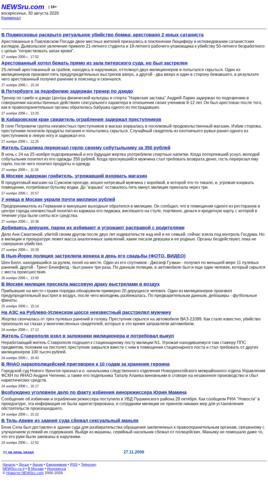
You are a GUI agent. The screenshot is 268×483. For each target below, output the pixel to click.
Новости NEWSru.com (25, 473)
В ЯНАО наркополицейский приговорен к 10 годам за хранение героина (85, 364)
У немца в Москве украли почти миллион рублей (58, 199)
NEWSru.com (22, 7)
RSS (73, 464)
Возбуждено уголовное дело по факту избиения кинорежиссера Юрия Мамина (94, 392)
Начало (9, 464)
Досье (24, 464)
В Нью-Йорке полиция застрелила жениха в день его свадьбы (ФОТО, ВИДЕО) (93, 255)
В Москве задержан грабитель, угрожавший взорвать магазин (74, 176)
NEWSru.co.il (13, 469)
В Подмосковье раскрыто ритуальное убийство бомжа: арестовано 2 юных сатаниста (102, 34)
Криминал (11, 18)
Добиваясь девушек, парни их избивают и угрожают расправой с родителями (93, 227)
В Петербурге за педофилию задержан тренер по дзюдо (67, 91)
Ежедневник (56, 464)
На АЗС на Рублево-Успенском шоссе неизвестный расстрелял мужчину (86, 312)
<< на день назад (18, 452)
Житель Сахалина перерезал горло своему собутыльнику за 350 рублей (85, 147)
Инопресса (56, 469)
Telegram (88, 464)
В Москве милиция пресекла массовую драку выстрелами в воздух (80, 284)
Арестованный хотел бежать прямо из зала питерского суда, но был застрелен (94, 63)
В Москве (36, 469)
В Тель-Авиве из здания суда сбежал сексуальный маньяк (69, 420)
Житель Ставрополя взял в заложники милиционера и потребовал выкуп (87, 335)
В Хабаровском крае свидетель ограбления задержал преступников (81, 119)
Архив (37, 464)
